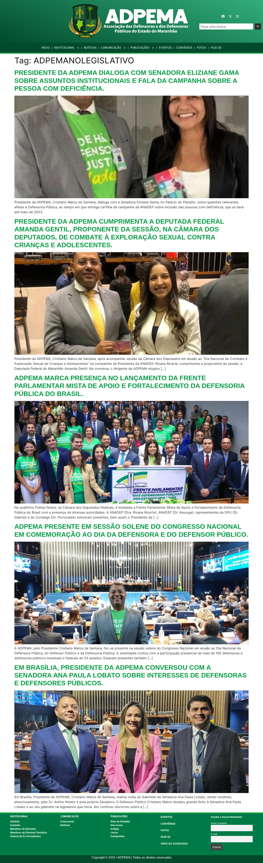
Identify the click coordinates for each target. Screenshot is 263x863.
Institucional (64, 47)
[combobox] (226, 26)
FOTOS (165, 830)
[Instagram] (237, 16)
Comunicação (111, 47)
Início (46, 47)
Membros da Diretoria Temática (28, 832)
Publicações (140, 47)
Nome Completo (219, 823)
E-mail (214, 834)
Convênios (184, 47)
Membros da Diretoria (23, 829)
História (15, 821)
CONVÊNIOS (168, 823)
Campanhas (118, 836)
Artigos (115, 829)
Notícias (90, 47)
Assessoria (67, 821)
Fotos (201, 47)
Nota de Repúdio (120, 821)
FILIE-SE (166, 837)
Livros (114, 832)
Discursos (117, 825)
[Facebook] (223, 16)
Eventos (165, 47)
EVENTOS (166, 817)
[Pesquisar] (258, 26)
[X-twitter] (230, 16)
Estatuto (15, 825)
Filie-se (216, 47)
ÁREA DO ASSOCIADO (174, 843)
